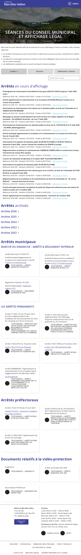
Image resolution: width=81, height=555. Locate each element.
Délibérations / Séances (66, 71)
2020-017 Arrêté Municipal (16, 262)
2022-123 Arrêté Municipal (62, 263)
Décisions (39, 71)
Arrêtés (13, 71)
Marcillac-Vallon (14, 3)
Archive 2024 (9, 222)
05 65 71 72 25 (23, 516)
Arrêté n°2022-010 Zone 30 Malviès (18, 347)
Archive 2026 (9, 211)
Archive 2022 (9, 232)
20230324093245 (11, 377)
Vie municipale (45, 23)
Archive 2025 (9, 216)
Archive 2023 (9, 227)
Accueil (34, 23)
